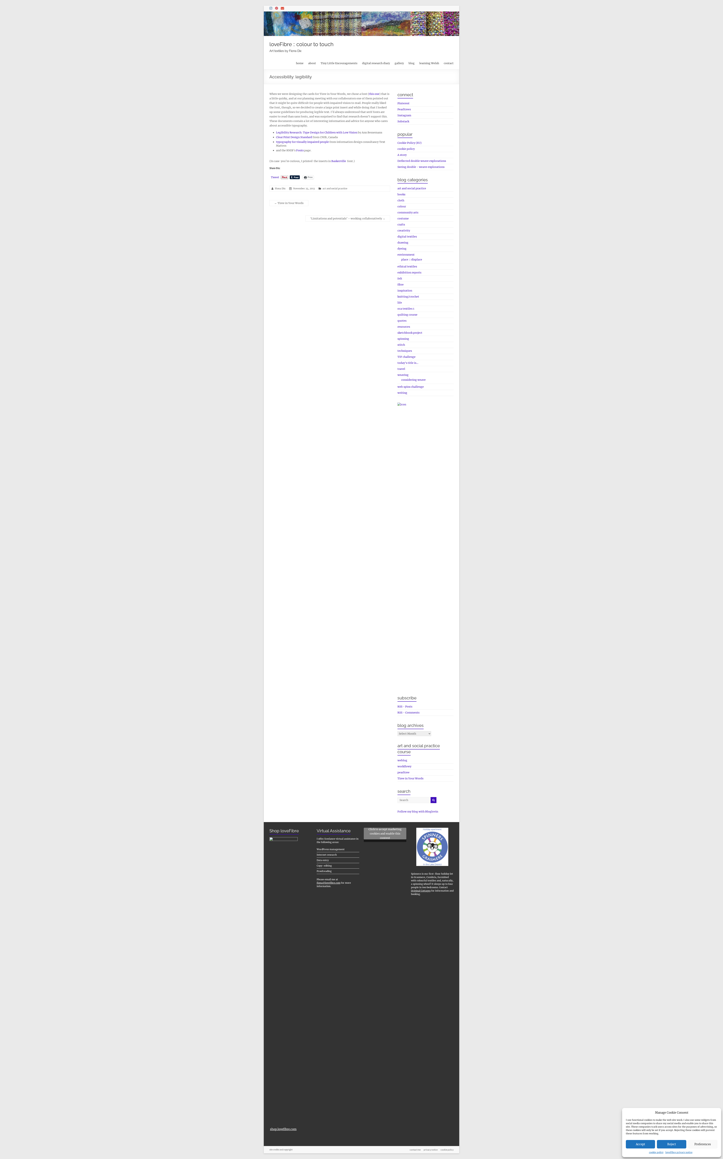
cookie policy (656, 1152)
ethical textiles (407, 266)
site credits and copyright (281, 1149)
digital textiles (407, 236)
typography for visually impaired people (302, 142)
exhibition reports (409, 272)
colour (401, 206)
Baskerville (338, 161)
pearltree (403, 772)
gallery (399, 63)
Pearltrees (404, 109)
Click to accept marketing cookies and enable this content (385, 834)
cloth (400, 200)
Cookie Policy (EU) (409, 143)
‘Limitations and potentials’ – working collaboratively (347, 218)
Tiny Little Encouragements (339, 63)
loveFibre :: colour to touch (301, 44)
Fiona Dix (280, 188)
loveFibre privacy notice (678, 1152)
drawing (402, 242)
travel (401, 369)
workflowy (404, 766)
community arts (407, 212)
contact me (415, 1149)
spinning (403, 338)
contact (449, 63)
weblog (402, 760)
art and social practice (335, 188)
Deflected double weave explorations (421, 161)
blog (412, 63)
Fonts (300, 150)
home (300, 63)
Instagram (404, 115)
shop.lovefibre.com (283, 1129)
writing (402, 392)
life (399, 302)
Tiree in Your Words (289, 203)
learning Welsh (429, 63)
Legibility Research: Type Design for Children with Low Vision (316, 132)
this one (374, 94)
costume (403, 218)
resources (403, 326)
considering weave (413, 380)
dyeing (401, 248)
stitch (401, 344)
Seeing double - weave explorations (421, 167)
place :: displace (411, 259)
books (401, 194)
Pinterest (403, 103)
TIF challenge (406, 357)
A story (402, 155)
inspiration (404, 290)
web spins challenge (410, 386)
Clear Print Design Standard (294, 137)
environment (406, 254)
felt (399, 278)
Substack (403, 121)
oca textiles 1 (405, 308)
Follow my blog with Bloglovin (417, 811)
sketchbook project (409, 332)
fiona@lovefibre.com (328, 882)
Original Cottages (421, 890)
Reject (671, 1144)
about (312, 63)
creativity (403, 230)
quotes (401, 320)
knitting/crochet (408, 296)
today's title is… (407, 363)
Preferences (702, 1144)
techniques (404, 351)
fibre (400, 284)
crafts (401, 224)
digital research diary (376, 63)
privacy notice (431, 1149)
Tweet (275, 177)
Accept (640, 1144)
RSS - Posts (404, 706)
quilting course (407, 314)
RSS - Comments (408, 712)
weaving (403, 375)
